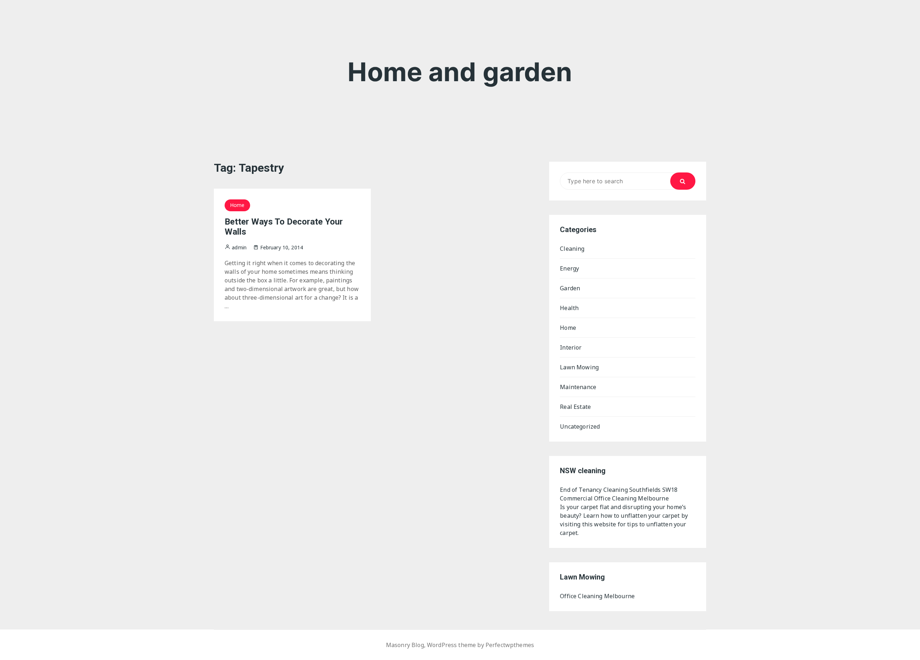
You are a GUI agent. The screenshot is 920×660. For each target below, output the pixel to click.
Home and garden (460, 71)
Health (569, 308)
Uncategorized (580, 426)
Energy (569, 268)
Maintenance (578, 387)
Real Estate (575, 407)
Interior (570, 347)
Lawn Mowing (579, 367)
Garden (570, 288)
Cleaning (572, 249)
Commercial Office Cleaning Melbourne (614, 498)
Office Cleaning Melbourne (597, 596)
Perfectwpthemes (510, 645)
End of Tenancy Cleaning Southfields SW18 (618, 490)
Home (237, 205)
